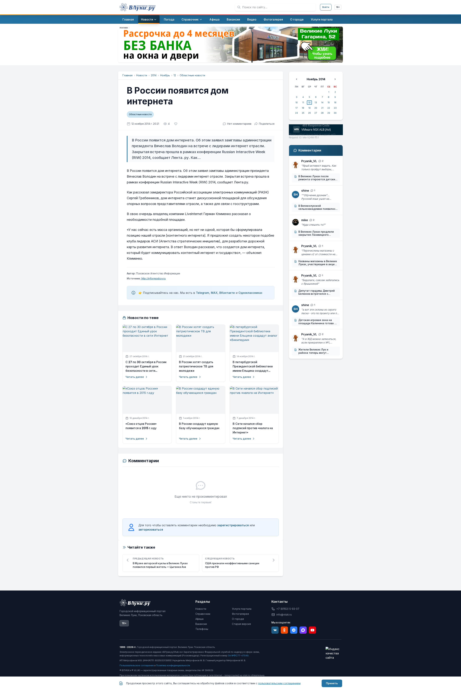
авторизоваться (150, 529)
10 (296, 102)
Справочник (202, 613)
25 (303, 113)
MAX (214, 293)
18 (303, 108)
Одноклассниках (250, 293)
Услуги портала (241, 608)
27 (315, 113)
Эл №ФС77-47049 (238, 655)
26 (309, 113)
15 (329, 102)
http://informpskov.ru (153, 278)
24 (296, 113)
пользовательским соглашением (279, 683)
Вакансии (201, 623)
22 (328, 108)
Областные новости (192, 75)
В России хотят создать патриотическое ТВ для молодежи (196, 366)
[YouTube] (312, 630)
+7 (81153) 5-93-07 (287, 608)
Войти (325, 7)
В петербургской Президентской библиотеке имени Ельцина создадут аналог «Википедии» (253, 366)
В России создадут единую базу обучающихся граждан (199, 426)
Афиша (199, 618)
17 (296, 108)
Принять (332, 683)
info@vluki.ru (284, 614)
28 (322, 113)
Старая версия (241, 623)
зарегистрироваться (233, 525)
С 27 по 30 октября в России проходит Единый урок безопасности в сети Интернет (146, 366)
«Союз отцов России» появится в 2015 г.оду (141, 426)
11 (303, 102)
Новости (141, 75)
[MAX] (303, 630)
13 (316, 102)
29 (328, 113)
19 (309, 108)
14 (322, 102)
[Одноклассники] (284, 630)
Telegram (202, 293)
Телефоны (201, 628)
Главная (127, 75)
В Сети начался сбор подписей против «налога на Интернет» (253, 428)
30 (335, 113)
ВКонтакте (227, 293)
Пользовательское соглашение (137, 665)
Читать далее (135, 376)
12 (175, 75)
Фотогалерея (240, 613)
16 (335, 102)
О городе (238, 618)
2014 (153, 75)
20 (315, 108)
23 (335, 108)
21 (322, 108)
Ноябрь (165, 75)
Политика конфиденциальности (173, 665)
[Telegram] (293, 630)
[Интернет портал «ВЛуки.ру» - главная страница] (138, 7)
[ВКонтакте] (275, 630)
